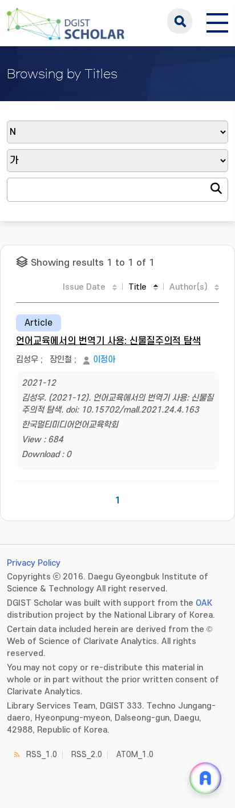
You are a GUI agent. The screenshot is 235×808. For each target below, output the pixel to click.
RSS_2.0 (86, 754)
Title (137, 287)
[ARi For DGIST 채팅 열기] (205, 778)
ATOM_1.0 (134, 754)
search (179, 21)
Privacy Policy (33, 563)
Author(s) (188, 287)
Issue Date (84, 287)
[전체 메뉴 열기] (217, 21)
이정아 (104, 360)
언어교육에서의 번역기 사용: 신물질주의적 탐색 (108, 341)
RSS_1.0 (41, 754)
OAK (204, 603)
